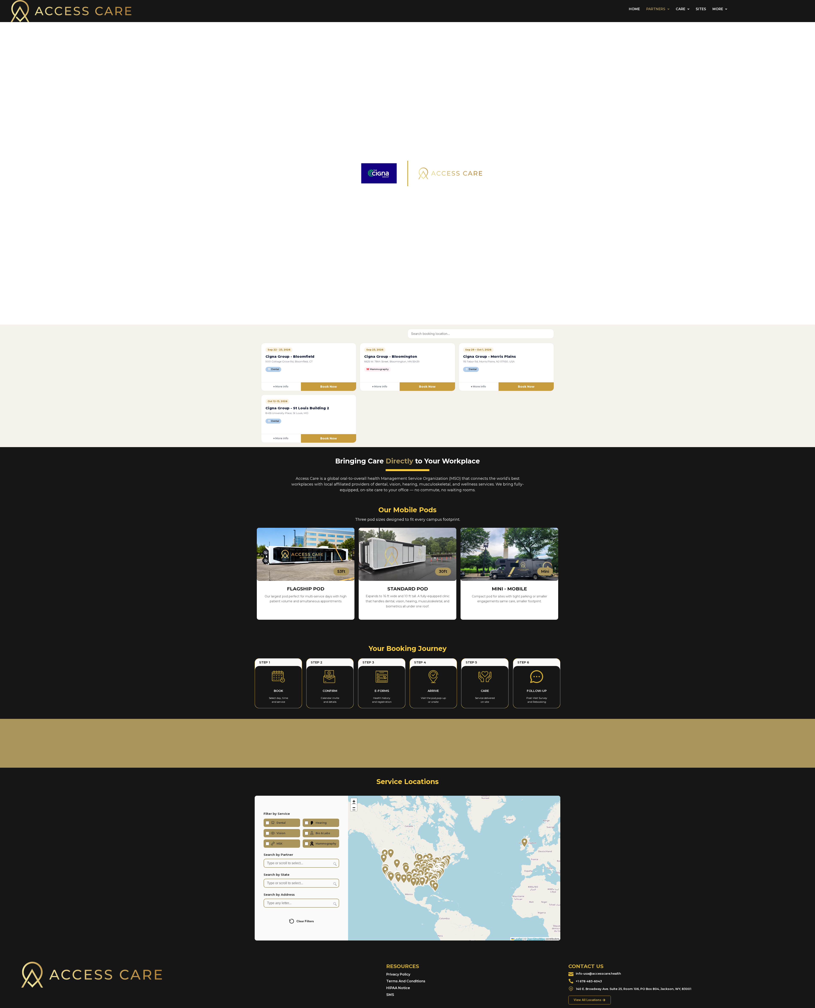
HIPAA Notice (398, 988)
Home (634, 9)
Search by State (276, 874)
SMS (390, 995)
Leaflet (518, 938)
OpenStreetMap (536, 938)
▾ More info (280, 386)
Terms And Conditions (405, 981)
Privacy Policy (398, 974)
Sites (701, 9)
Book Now (328, 387)
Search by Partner (278, 854)
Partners (655, 9)
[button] (658, 9)
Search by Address (279, 894)
